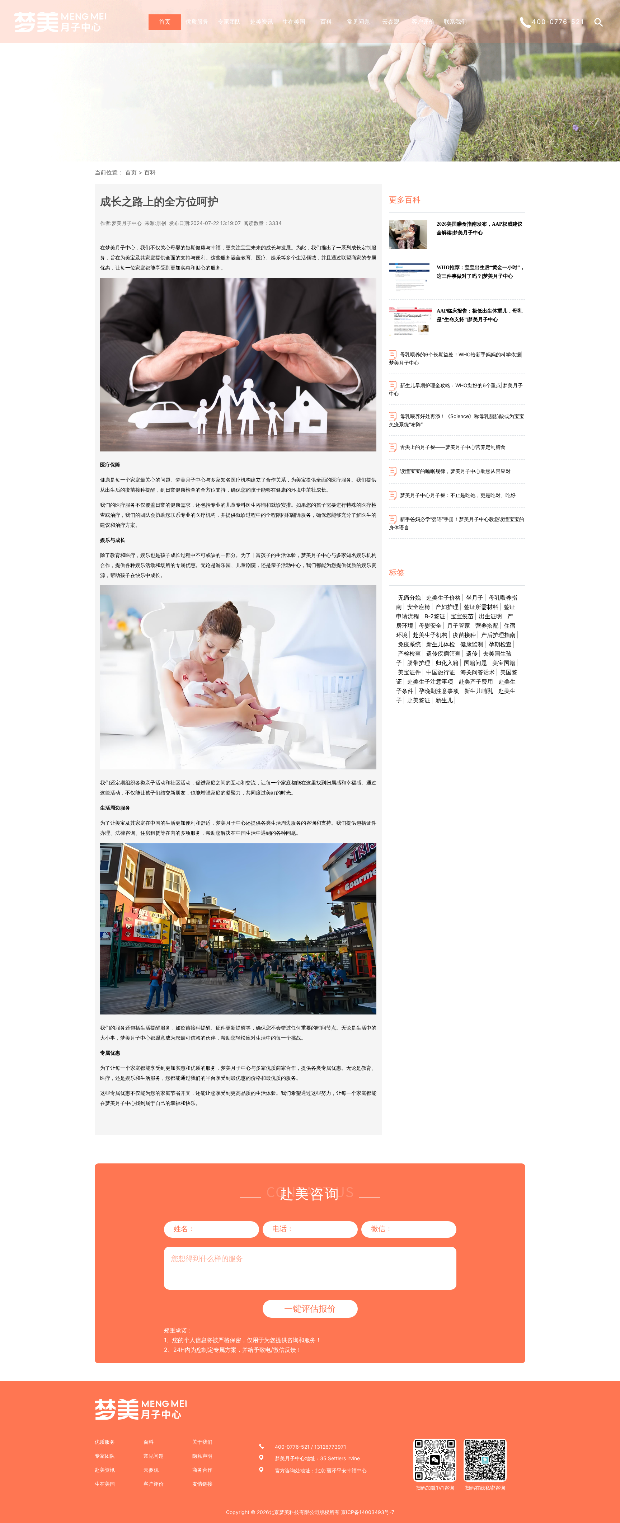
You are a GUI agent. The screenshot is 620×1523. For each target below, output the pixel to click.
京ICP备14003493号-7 (367, 1512)
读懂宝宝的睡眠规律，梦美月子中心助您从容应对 (455, 471)
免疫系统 (409, 644)
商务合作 (202, 1470)
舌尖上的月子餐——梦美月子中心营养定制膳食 (453, 447)
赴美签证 (418, 700)
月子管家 (458, 625)
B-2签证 (434, 616)
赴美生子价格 (443, 597)
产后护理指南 (498, 634)
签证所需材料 (481, 606)
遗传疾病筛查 (443, 653)
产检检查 (409, 653)
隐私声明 (202, 1456)
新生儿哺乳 (478, 690)
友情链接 (202, 1484)
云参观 (390, 21)
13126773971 (330, 1447)
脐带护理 (418, 662)
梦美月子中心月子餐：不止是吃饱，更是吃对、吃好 (458, 495)
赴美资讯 (261, 21)
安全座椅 (418, 606)
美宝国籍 (503, 662)
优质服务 (196, 21)
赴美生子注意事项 (430, 681)
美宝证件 (409, 672)
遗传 (472, 653)
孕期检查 (500, 644)
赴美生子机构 (430, 634)
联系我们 (455, 21)
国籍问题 (475, 662)
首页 (164, 21)
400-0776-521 (292, 1447)
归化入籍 (447, 662)
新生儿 (444, 700)
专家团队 (229, 21)
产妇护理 (447, 606)
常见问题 (358, 21)
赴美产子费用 (476, 681)
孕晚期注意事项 (439, 690)
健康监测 (471, 644)
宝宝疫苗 (462, 616)
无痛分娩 (409, 597)
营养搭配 (486, 625)
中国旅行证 (440, 672)
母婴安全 (430, 625)
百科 (326, 21)
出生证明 (490, 616)
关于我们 (202, 1442)
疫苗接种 (464, 634)
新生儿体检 (440, 644)
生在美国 (293, 21)
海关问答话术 (477, 672)
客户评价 (423, 21)
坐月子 (474, 597)
